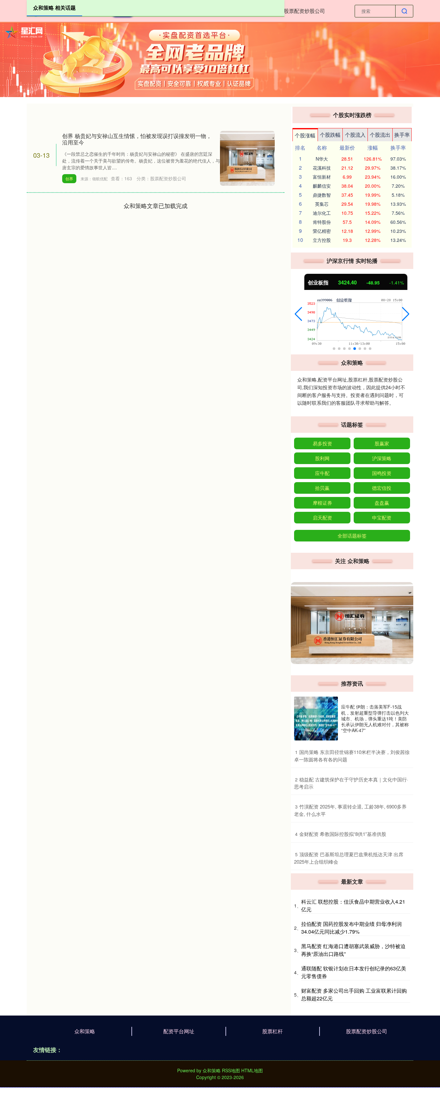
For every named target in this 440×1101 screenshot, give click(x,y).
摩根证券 (322, 502)
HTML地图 (252, 1070)
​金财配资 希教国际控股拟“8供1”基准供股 (342, 833)
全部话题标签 (352, 535)
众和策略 (84, 1031)
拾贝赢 (322, 487)
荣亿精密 (322, 231)
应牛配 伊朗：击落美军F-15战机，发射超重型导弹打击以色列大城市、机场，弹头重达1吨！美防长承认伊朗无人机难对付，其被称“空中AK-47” (375, 718)
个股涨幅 (305, 135)
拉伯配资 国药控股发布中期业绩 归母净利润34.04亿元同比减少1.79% (351, 927)
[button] (298, 314)
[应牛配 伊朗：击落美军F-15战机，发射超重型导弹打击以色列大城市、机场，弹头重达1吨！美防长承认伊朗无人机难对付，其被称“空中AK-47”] (316, 718)
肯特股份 (322, 222)
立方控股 (322, 240)
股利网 (322, 458)
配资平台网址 (178, 1031)
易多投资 (322, 443)
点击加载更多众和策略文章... (156, 205)
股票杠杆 (272, 1031)
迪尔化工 (322, 213)
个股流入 (355, 134)
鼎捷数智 (322, 195)
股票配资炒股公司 (304, 11)
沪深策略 (381, 458)
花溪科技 (322, 167)
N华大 (322, 158)
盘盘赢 (382, 502)
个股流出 (380, 134)
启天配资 (322, 517)
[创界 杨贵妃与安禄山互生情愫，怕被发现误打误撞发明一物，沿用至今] (247, 157)
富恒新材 (322, 177)
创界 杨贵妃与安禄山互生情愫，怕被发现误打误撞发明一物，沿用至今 (137, 139)
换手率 (402, 134)
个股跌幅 (330, 134)
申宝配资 (381, 517)
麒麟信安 (322, 186)
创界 (69, 178)
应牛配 (322, 473)
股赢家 (382, 443)
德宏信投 (381, 487)
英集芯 (322, 204)
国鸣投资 (381, 473)
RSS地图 (231, 1070)
